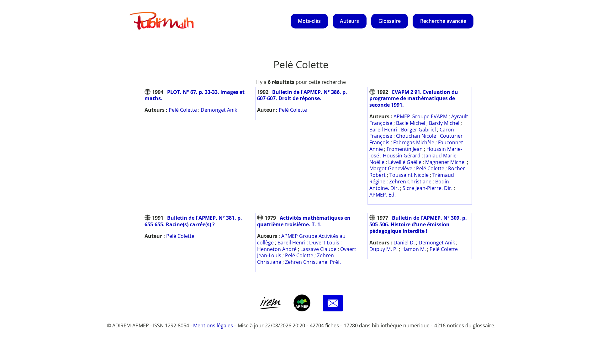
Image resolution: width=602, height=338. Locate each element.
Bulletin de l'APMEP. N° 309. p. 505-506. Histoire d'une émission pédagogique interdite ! (418, 224)
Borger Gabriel (418, 129)
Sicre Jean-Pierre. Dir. (427, 188)
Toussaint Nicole (409, 175)
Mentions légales (213, 325)
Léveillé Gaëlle (404, 162)
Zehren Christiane (410, 181)
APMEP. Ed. (382, 194)
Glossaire (389, 21)
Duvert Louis (324, 242)
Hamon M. (413, 249)
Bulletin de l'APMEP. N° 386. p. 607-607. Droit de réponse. (302, 95)
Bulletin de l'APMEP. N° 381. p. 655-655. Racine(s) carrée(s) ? (193, 221)
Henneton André (277, 249)
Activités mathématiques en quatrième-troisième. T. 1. (304, 221)
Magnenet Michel (445, 162)
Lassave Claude (318, 249)
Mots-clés (309, 21)
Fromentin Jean (405, 149)
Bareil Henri (383, 129)
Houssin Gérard (401, 155)
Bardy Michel (444, 123)
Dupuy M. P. (383, 249)
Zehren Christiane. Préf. (313, 262)
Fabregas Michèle (413, 142)
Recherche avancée (443, 21)
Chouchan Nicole (416, 135)
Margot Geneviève (390, 168)
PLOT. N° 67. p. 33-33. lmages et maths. (195, 95)
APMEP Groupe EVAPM (420, 116)
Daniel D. (404, 242)
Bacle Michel (410, 123)
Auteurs (349, 21)
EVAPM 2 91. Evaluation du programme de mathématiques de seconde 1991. (413, 99)
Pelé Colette (183, 109)
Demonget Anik (219, 109)
